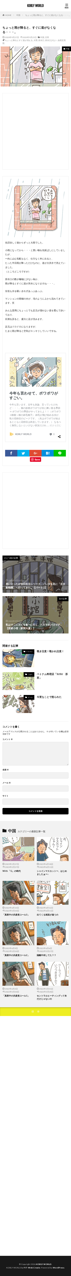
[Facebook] (11, 453)
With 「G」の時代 (11, 871)
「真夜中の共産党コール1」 (16, 995)
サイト (5, 796)
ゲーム (30, 697)
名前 (5, 770)
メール (6, 783)
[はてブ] (48, 453)
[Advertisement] (35, 131)
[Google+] (35, 453)
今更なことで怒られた (49, 696)
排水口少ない (51, 40)
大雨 (35, 40)
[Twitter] (23, 453)
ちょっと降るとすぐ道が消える (19, 40)
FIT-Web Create (32, 1267)
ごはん (30, 674)
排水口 (41, 40)
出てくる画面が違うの (47, 914)
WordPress (58, 1267)
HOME (8, 15)
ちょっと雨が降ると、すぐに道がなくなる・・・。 (48, 15)
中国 (18, 15)
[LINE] (60, 453)
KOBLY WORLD (35, 5)
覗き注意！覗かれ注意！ (50, 651)
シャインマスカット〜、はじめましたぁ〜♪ (52, 873)
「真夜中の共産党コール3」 (16, 914)
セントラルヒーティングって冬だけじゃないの (52, 997)
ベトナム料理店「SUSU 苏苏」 (52, 675)
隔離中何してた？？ (46, 955)
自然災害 (62, 40)
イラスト (29, 651)
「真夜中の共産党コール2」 (16, 955)
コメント (7, 739)
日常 (47, 37)
